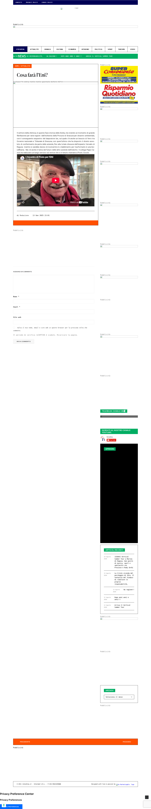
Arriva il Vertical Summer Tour (86, 56)
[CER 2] (119, 278)
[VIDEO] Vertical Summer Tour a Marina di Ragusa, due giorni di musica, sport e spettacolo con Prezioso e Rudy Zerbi (124, 562)
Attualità (34, 49)
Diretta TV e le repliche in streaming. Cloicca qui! (116, 424)
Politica (98, 49)
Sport (110, 49)
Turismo (121, 49)
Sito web (17, 317)
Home (17, 66)
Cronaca (47, 49)
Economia (72, 49)
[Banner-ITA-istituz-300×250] (119, 619)
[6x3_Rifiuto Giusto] (119, 142)
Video (132, 49)
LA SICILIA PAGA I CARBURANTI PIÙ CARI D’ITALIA (116, 502)
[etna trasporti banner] (119, 109)
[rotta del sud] (119, 247)
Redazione (24, 215)
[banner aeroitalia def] (119, 205)
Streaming (20, 49)
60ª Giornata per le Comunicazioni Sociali (115, 517)
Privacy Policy (32, 2)
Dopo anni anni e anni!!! (59, 56)
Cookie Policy (47, 2)
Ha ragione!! (39, 56)
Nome (16, 297)
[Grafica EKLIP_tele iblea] (119, 164)
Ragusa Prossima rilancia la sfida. (117, 530)
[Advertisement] (55, 246)
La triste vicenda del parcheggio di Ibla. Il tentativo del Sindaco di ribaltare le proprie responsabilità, (119, 464)
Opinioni (85, 49)
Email (16, 307)
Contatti (18, 2)
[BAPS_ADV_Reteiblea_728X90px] (75, 27)
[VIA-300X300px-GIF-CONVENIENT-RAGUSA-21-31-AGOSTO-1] (119, 103)
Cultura (59, 49)
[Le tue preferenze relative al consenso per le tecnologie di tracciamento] (4, 805)
